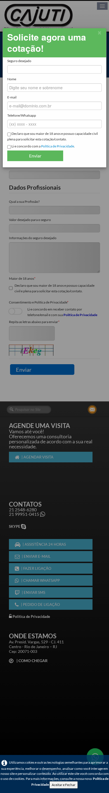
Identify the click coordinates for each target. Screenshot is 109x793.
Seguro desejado (19, 61)
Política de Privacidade (57, 146)
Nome (11, 79)
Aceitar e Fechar (63, 785)
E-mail (11, 97)
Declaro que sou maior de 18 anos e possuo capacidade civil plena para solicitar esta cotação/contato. (52, 136)
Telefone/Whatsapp (21, 115)
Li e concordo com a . (43, 146)
